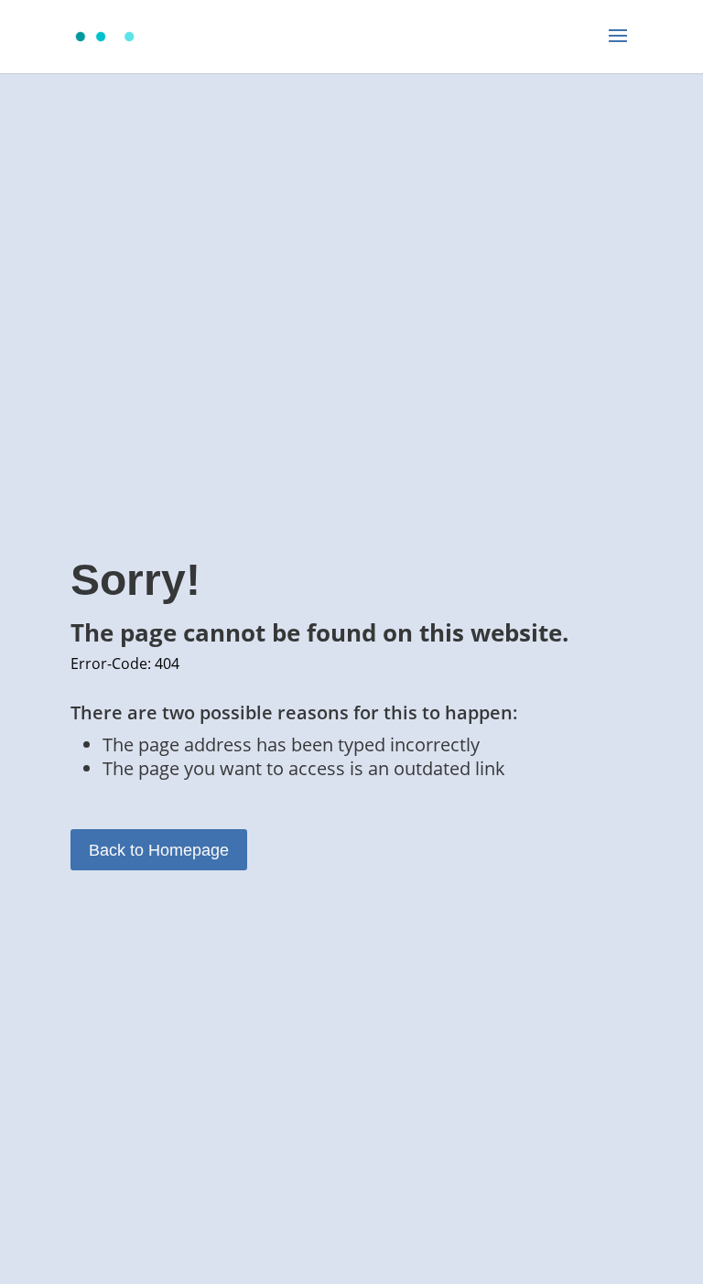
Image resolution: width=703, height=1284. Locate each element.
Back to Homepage (159, 850)
